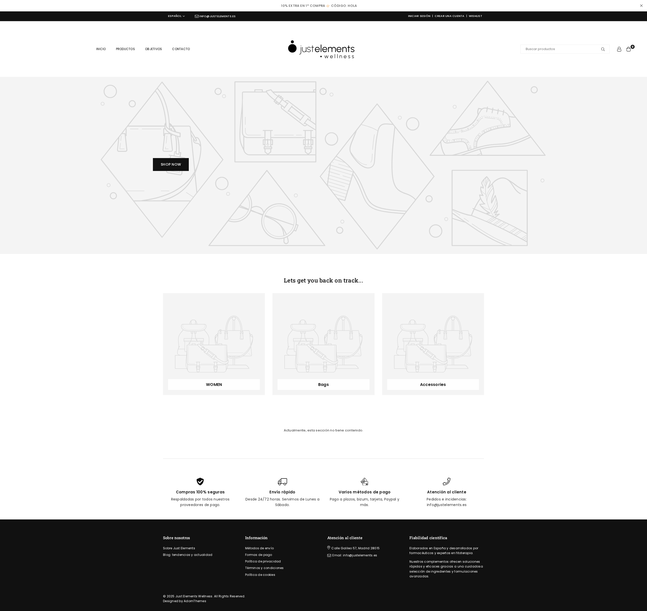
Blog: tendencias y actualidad (188, 555)
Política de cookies (260, 575)
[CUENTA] (619, 49)
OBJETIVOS (153, 49)
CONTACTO (181, 49)
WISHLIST (475, 16)
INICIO (101, 49)
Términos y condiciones (264, 568)
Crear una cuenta (449, 16)
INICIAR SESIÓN (419, 16)
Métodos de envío (259, 548)
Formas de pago (258, 555)
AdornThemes (195, 601)
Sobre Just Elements (179, 548)
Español (174, 16)
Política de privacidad (263, 561)
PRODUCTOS (125, 49)
